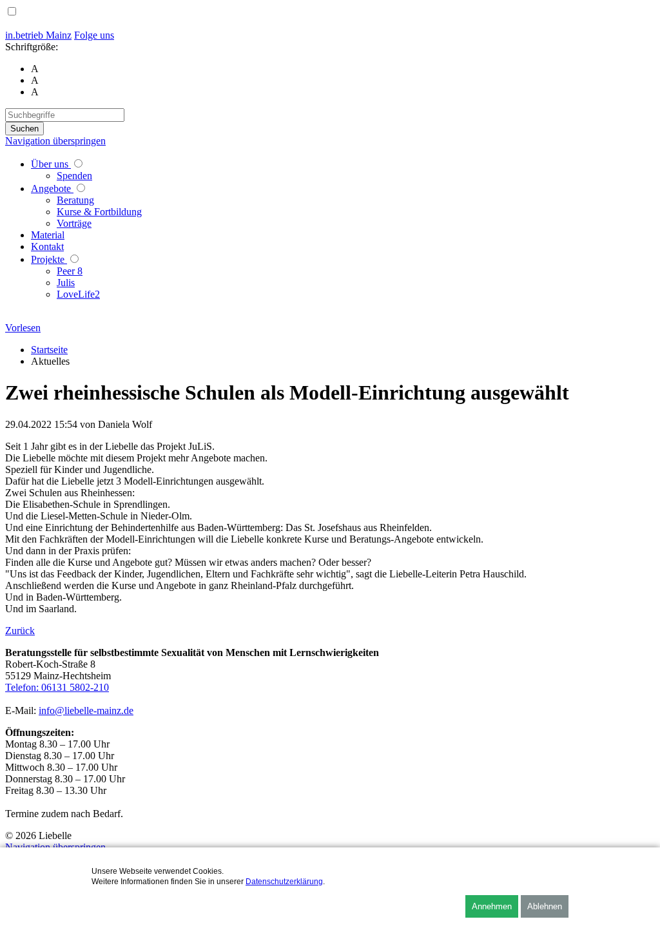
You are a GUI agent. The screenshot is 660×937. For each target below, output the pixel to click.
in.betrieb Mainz (38, 35)
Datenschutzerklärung (284, 881)
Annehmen (492, 906)
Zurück (20, 630)
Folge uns (94, 35)
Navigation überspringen (55, 140)
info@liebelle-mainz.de (86, 710)
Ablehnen (544, 906)
